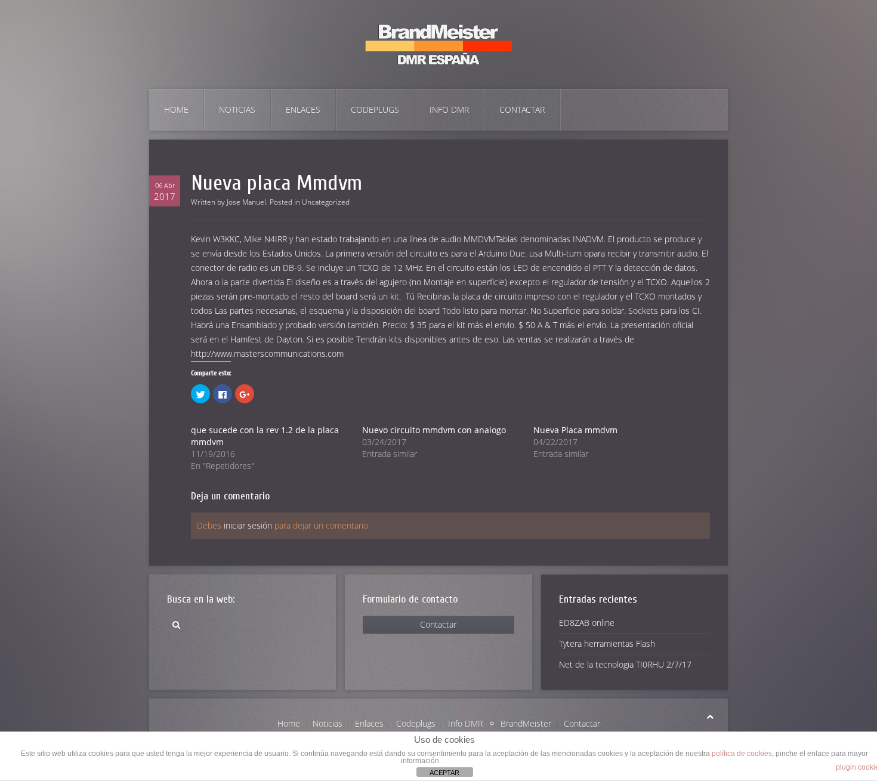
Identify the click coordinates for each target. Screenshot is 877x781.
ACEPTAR (444, 772)
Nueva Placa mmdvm (575, 430)
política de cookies (742, 753)
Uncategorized (326, 202)
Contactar (522, 109)
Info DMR (449, 109)
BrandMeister (526, 723)
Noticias (237, 109)
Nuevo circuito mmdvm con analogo (434, 430)
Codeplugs (375, 109)
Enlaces (303, 109)
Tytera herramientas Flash (607, 643)
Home (176, 109)
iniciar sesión (248, 525)
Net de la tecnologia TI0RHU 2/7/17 (625, 664)
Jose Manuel (246, 202)
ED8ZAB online (586, 622)
